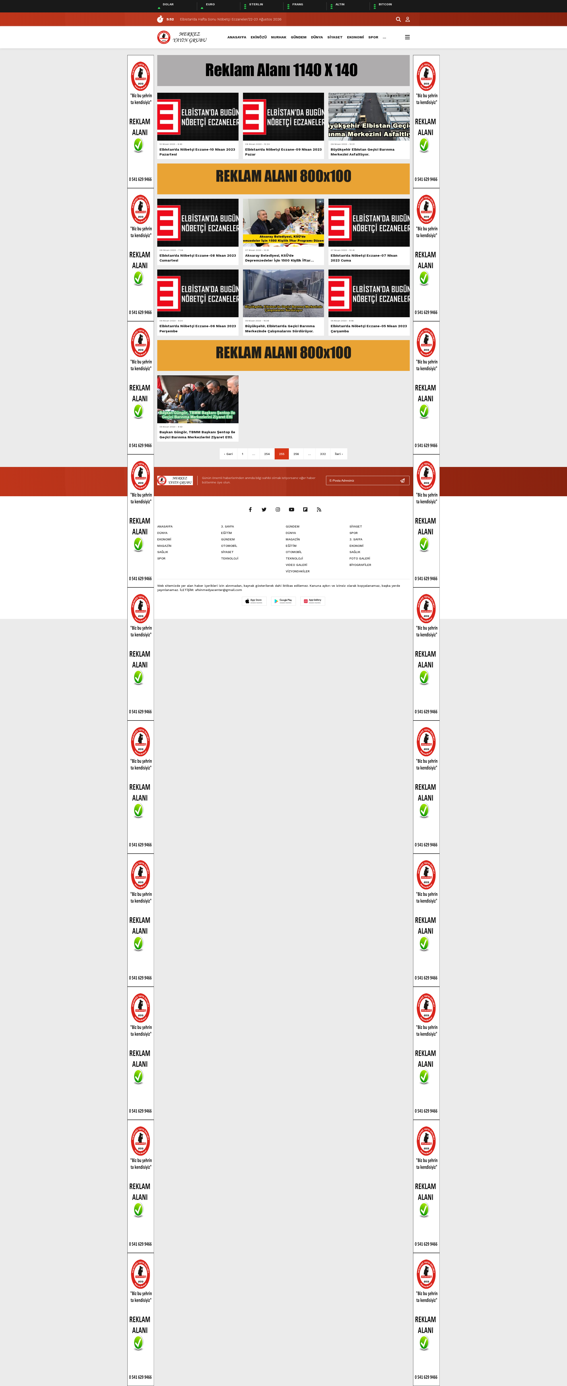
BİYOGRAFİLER (360, 565)
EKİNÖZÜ (259, 37)
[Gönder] (404, 480)
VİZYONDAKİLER (298, 571)
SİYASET (335, 37)
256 (296, 454)
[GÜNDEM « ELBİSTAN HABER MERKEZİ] (182, 37)
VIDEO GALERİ (296, 565)
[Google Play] (283, 601)
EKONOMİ (355, 37)
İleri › (339, 454)
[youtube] (291, 509)
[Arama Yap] (396, 19)
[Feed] (319, 509)
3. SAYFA (227, 526)
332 (323, 454)
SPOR (373, 37)
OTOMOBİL (229, 545)
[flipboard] (305, 509)
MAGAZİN (164, 545)
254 (267, 454)
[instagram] (277, 509)
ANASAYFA (236, 37)
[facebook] (250, 509)
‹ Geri (228, 454)
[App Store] (254, 601)
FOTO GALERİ (360, 558)
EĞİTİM (226, 533)
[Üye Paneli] (405, 19)
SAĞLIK (162, 552)
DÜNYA (317, 37)
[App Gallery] (312, 601)
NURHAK (278, 37)
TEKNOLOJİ (229, 558)
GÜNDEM (299, 37)
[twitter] (264, 509)
